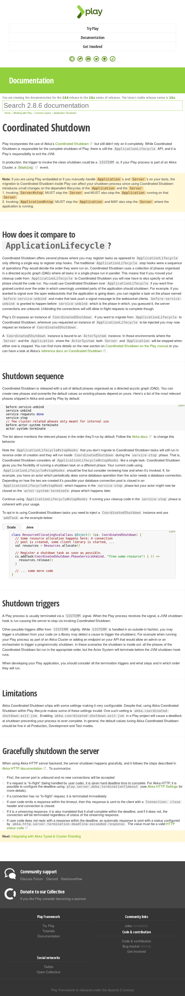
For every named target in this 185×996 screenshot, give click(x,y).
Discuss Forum (31, 878)
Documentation (92, 37)
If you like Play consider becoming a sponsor (53, 898)
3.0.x (172, 97)
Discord (52, 878)
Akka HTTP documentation (22, 768)
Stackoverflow (71, 878)
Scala (11, 527)
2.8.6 (65, 97)
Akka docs (140, 436)
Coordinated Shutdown (72, 143)
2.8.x (92, 97)
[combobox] (92, 105)
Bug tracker (137, 946)
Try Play (93, 28)
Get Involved (92, 46)
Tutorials (48, 930)
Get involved (136, 951)
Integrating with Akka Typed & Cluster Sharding (46, 836)
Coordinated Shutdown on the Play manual (137, 345)
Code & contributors (136, 941)
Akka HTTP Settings (163, 786)
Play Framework (92, 12)
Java (29, 527)
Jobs (136, 925)
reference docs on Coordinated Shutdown (71, 350)
